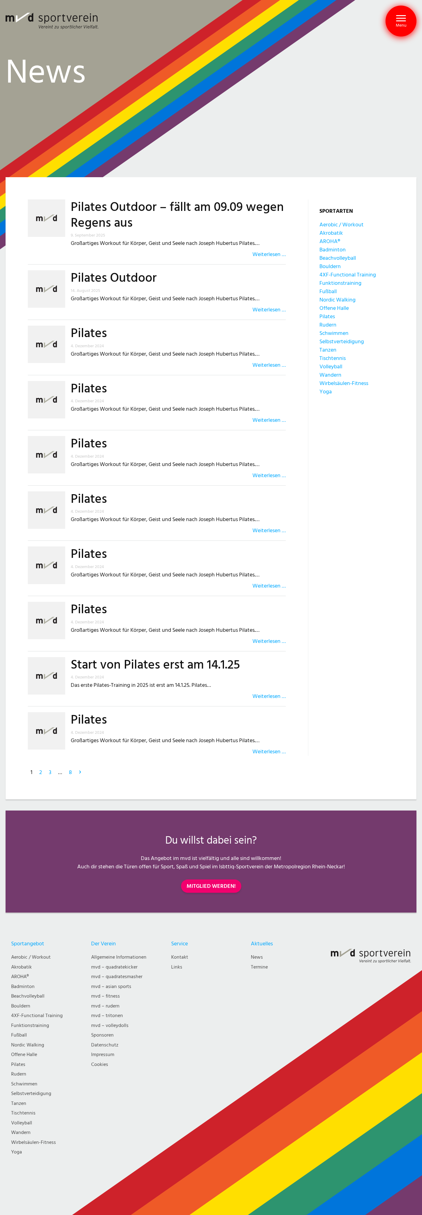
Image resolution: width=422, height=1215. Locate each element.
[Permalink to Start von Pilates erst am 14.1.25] (49, 679)
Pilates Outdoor (114, 278)
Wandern (330, 375)
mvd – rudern (105, 1006)
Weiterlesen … (269, 254)
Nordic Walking (337, 300)
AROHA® (329, 241)
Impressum (102, 1054)
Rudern (327, 325)
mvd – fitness (105, 996)
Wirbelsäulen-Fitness (343, 383)
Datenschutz (104, 1045)
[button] (401, 21)
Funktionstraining (340, 283)
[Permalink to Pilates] (49, 347)
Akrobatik (331, 233)
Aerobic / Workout (341, 225)
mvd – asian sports (111, 986)
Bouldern (330, 266)
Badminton (332, 250)
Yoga (325, 392)
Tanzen (327, 350)
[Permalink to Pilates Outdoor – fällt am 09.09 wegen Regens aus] (49, 229)
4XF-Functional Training (347, 275)
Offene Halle (334, 308)
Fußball (328, 291)
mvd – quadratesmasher (116, 976)
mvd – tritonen (107, 1015)
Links (176, 967)
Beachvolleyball (337, 258)
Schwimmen (333, 333)
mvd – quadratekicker (114, 967)
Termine (259, 967)
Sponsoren (102, 1035)
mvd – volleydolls (110, 1025)
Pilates (89, 333)
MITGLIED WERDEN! (211, 886)
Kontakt (179, 957)
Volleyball (330, 366)
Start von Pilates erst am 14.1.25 (155, 665)
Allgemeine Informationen (118, 957)
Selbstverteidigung (341, 341)
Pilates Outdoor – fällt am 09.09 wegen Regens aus (177, 215)
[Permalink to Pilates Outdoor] (49, 292)
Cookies (99, 1064)
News (257, 957)
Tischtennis (332, 358)
